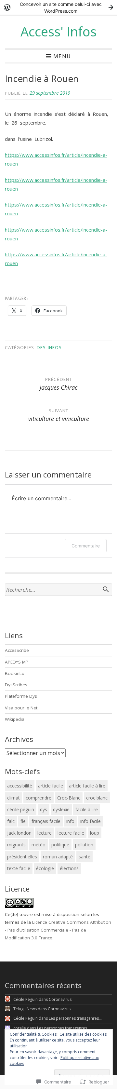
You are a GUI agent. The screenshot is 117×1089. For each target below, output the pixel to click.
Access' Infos (58, 31)
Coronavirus (60, 999)
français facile (46, 821)
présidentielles (22, 857)
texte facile (18, 868)
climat (13, 798)
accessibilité (19, 786)
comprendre (38, 798)
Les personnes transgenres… (75, 1018)
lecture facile (71, 833)
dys (43, 809)
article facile (50, 786)
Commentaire (86, 545)
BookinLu (14, 673)
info (70, 821)
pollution (84, 844)
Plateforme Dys (21, 696)
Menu (62, 56)
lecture (44, 833)
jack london (19, 833)
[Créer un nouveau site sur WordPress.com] (58, 7)
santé (84, 857)
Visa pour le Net (21, 708)
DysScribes (16, 685)
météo (39, 844)
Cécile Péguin (25, 999)
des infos (49, 347)
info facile (90, 821)
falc (11, 821)
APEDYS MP (16, 662)
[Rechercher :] (58, 590)
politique (60, 844)
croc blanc (97, 798)
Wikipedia (14, 719)
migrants (16, 844)
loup (94, 833)
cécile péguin (20, 809)
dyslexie (61, 809)
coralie (19, 1028)
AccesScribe (17, 650)
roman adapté (58, 857)
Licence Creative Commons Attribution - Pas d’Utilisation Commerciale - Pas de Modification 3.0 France (58, 930)
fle (23, 821)
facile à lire (86, 809)
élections (69, 868)
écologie (45, 868)
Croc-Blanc (68, 798)
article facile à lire (87, 786)
